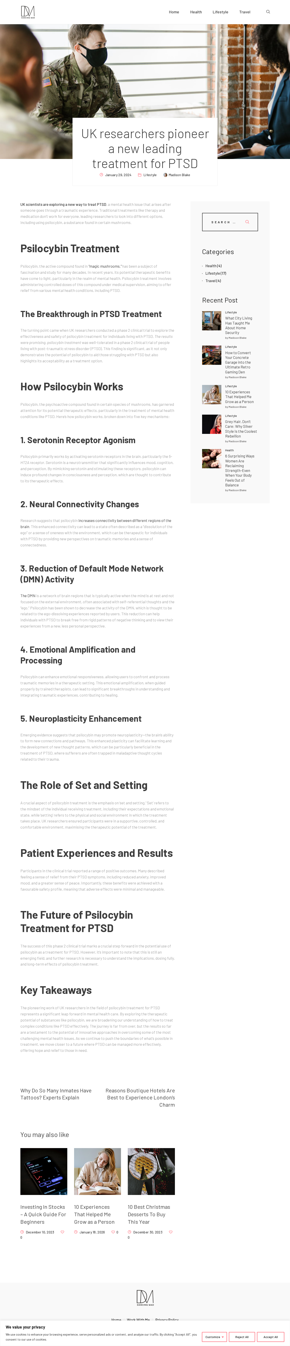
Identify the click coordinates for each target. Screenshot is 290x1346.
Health (229, 450)
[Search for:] (230, 221)
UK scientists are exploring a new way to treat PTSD (63, 204)
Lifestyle (150, 175)
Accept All (270, 1337)
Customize (212, 1337)
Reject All (242, 1337)
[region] (145, 1333)
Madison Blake (237, 337)
